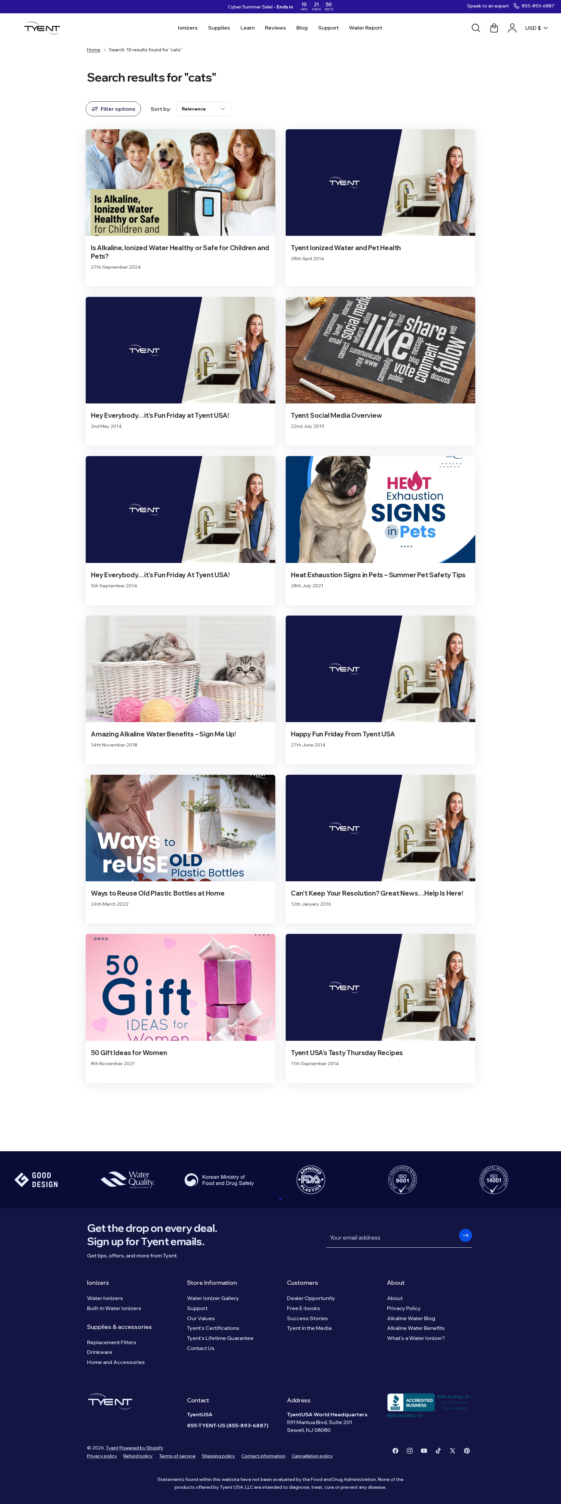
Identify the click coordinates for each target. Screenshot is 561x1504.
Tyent (112, 1448)
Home (93, 50)
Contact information (263, 1456)
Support (197, 1308)
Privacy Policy (404, 1308)
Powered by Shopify (141, 1448)
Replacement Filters (111, 1342)
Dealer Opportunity (311, 1298)
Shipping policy (218, 1456)
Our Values (201, 1318)
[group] (127, 1180)
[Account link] (512, 28)
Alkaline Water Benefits (416, 1328)
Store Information (212, 1282)
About (396, 1282)
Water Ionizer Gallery (213, 1298)
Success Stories (307, 1318)
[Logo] (43, 27)
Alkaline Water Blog (411, 1318)
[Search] (476, 28)
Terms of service (177, 1456)
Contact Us (201, 1348)
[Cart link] (494, 28)
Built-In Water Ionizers (114, 1308)
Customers (302, 1282)
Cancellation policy (312, 1456)
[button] (275, 1199)
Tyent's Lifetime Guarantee (220, 1338)
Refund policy (138, 1456)
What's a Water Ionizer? (416, 1338)
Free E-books (303, 1308)
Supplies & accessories (119, 1327)
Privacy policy (102, 1456)
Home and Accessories (116, 1362)
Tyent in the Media (309, 1328)
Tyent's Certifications (213, 1328)
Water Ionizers (105, 1298)
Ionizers (98, 1282)
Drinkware (99, 1352)
